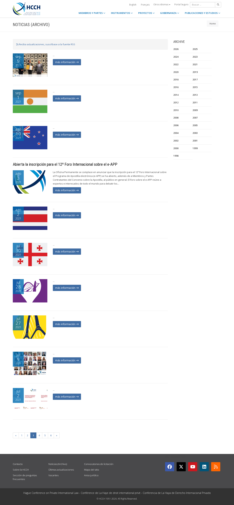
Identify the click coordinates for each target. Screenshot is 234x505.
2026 (175, 49)
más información (65, 62)
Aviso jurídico (91, 475)
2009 (195, 110)
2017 (195, 79)
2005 (195, 125)
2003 (195, 133)
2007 (195, 117)
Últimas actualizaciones (61, 469)
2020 (175, 72)
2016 (175, 87)
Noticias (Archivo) (57, 464)
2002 (175, 140)
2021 (195, 64)
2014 (175, 94)
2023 (195, 56)
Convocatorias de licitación (98, 464)
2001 (195, 140)
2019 (195, 72)
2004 (175, 133)
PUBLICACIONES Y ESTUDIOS (201, 13)
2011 (195, 102)
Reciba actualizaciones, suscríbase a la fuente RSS (46, 44)
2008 (175, 117)
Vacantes (53, 475)
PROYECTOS (145, 13)
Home (213, 23)
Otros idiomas (161, 4)
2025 (195, 49)
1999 (195, 148)
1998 (175, 155)
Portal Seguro (181, 4)
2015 (195, 87)
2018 (175, 79)
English (132, 4)
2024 (175, 56)
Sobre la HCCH (21, 469)
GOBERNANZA (168, 13)
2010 (175, 110)
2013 (195, 94)
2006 (175, 125)
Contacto (18, 464)
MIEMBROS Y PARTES (91, 13)
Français (145, 4)
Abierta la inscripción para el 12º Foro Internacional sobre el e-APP (65, 164)
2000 (175, 148)
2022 (175, 64)
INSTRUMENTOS (121, 13)
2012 (175, 102)
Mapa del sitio (91, 469)
